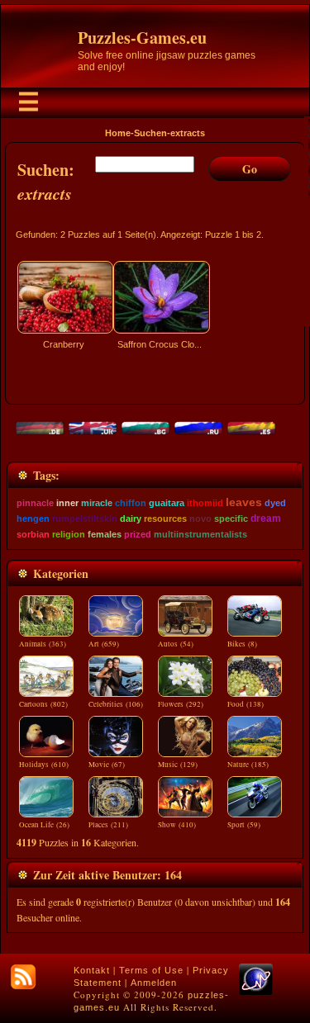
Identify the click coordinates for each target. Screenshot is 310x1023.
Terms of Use (151, 970)
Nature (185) (248, 765)
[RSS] (23, 977)
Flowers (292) (180, 704)
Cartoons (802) (43, 704)
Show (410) (177, 825)
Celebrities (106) (115, 704)
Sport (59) (243, 825)
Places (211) (108, 825)
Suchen (150, 133)
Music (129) (178, 765)
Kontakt (92, 970)
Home (118, 133)
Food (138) (245, 704)
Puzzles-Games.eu (142, 38)
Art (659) (103, 644)
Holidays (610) (44, 765)
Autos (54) (175, 644)
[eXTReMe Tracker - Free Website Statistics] (256, 992)
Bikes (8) (242, 644)
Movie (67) (106, 765)
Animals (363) (42, 644)
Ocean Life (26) (44, 825)
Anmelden (154, 982)
